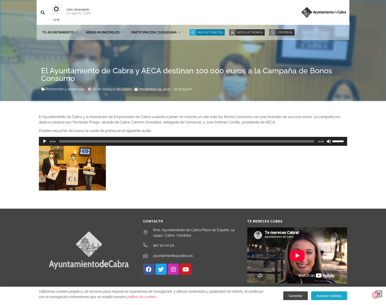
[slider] (338, 141)
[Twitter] (161, 269)
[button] (42, 12)
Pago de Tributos (209, 32)
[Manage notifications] (375, 295)
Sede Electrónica (249, 32)
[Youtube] (185, 269)
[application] (193, 141)
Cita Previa (284, 32)
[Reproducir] (44, 141)
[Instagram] (173, 269)
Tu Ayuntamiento (58, 32)
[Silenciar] (329, 141)
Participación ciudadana (154, 32)
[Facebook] (148, 269)
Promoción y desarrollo (64, 89)
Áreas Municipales (103, 32)
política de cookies (141, 297)
